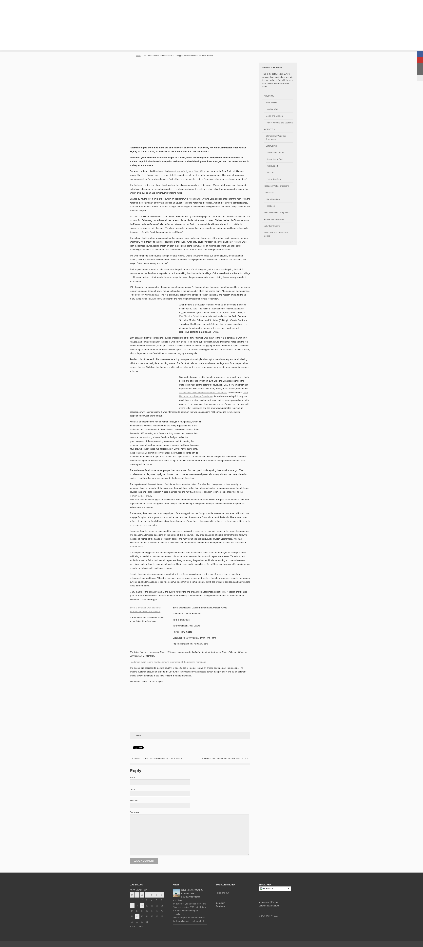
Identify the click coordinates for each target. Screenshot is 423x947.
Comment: (135, 812)
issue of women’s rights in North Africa (186, 171)
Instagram (220, 903)
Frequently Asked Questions (276, 186)
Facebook (270, 206)
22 (137, 916)
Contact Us (269, 192)
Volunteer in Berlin (275, 152)
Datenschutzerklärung (269, 905)
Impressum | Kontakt (269, 902)
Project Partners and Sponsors (279, 123)
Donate (270, 172)
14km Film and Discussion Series (276, 234)
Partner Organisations (274, 219)
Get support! (272, 166)
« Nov (132, 926)
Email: (133, 789)
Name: (133, 777)
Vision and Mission (274, 116)
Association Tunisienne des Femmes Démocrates (203, 392)
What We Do (271, 103)
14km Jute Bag (274, 179)
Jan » (140, 926)
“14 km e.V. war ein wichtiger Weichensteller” (225, 759)
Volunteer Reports (272, 226)
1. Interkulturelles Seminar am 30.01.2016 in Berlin (157, 759)
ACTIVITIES (269, 129)
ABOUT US (269, 96)
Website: (134, 800)
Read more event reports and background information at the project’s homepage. (168, 662)
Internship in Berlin (275, 159)
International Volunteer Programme (276, 137)
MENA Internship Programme (277, 212)
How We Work (272, 109)
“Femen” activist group (140, 496)
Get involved (271, 146)
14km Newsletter (273, 199)
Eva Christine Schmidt (190, 316)
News (138, 56)
